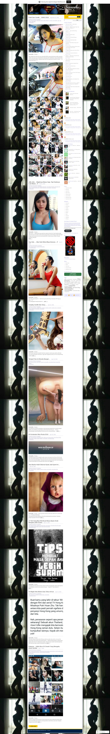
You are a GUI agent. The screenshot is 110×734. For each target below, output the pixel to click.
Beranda (31, 13)
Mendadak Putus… (69, 76)
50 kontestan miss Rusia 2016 (37, 437)
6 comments (31, 364)
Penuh (71, 295)
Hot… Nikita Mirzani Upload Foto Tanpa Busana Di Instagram (72, 69)
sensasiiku (55, 20)
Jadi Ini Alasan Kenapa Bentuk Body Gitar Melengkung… (73, 60)
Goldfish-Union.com (69, 139)
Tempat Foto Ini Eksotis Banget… (39, 359)
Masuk (67, 264)
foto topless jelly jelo (42, 186)
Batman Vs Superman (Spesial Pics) (72, 63)
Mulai (69, 1)
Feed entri (67, 266)
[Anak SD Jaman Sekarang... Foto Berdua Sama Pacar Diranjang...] (73, 96)
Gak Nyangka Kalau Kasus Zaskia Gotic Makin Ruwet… (72, 87)
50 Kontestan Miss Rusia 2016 (38, 434)
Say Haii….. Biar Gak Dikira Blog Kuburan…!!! (43, 242)
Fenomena (67, 206)
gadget (72, 282)
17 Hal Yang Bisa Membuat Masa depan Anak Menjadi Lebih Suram (73, 47)
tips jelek (48, 526)
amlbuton (70, 157)
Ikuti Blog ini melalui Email (70, 221)
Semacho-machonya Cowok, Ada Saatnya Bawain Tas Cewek (73, 73)
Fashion (67, 204)
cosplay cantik (48, 307)
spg (58, 20)
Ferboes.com (67, 117)
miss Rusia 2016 (57, 437)
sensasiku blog (52, 362)
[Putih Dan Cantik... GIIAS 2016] (73, 106)
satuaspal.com (71, 161)
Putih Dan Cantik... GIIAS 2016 (75, 107)
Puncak (49, 730)
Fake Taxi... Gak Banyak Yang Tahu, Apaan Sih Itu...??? (75, 112)
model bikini (31, 438)
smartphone (66, 291)
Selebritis (39, 593)
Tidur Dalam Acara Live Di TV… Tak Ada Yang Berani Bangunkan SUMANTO (72, 83)
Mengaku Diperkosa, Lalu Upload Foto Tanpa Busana (72, 80)
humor (75, 283)
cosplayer (59, 307)
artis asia (33, 594)
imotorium (70, 165)
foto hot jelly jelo (34, 186)
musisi (77, 284)
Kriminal (67, 209)
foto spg (38, 20)
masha (41, 469)
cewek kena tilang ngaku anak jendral (47, 651)
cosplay (43, 307)
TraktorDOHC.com (68, 132)
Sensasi (40, 245)
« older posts (33, 726)
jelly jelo (53, 186)
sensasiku (54, 187)
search (66, 16)
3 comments (31, 653)
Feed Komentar (68, 267)
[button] (46, 79)
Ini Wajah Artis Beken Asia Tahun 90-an (41, 591)
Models (38, 19)
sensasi (50, 20)
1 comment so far (32, 247)
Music (67, 214)
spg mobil (33, 21)
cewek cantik (72, 280)
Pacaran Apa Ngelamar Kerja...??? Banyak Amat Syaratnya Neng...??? (74, 103)
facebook (34, 652)
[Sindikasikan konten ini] (72, 116)
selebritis (37, 594)
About (37, 13)
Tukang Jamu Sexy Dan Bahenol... (74, 94)
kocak (78, 283)
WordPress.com (68, 269)
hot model (49, 186)
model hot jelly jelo (35, 187)
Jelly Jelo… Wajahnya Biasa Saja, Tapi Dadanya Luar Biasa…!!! (72, 27)
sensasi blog (42, 525)
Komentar (77, 295)
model (30, 187)
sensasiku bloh (55, 469)
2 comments (31, 22)
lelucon (66, 284)
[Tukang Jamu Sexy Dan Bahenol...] (73, 92)
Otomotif (67, 215)
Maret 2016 (68, 192)
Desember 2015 (68, 197)
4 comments (31, 188)
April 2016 (67, 191)
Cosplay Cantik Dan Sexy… (38, 305)
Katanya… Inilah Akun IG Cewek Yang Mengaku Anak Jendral (72, 56)
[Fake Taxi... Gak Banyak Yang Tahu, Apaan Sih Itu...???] (73, 110)
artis (65, 279)
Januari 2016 (68, 195)
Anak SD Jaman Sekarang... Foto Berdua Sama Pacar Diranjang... (75, 98)
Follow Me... (68, 230)
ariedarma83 (71, 149)
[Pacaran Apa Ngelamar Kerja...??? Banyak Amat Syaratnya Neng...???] (73, 101)
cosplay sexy (54, 307)
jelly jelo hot (57, 186)
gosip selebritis (69, 283)
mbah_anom (71, 177)
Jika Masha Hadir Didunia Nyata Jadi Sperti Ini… (44, 464)
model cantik (42, 20)
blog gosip (75, 279)
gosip (76, 282)
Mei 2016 (67, 189)
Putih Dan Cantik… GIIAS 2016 (39, 17)
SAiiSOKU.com (67, 124)
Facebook (67, 203)
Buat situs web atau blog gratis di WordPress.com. (37, 730)
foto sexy (38, 362)
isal (69, 173)
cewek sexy (39, 307)
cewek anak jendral (35, 651)
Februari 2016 (68, 194)
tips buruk (44, 526)
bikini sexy (46, 437)
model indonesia (43, 187)
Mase (69, 145)
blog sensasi (33, 20)
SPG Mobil (70, 153)
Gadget (67, 207)
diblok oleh (73, 274)
